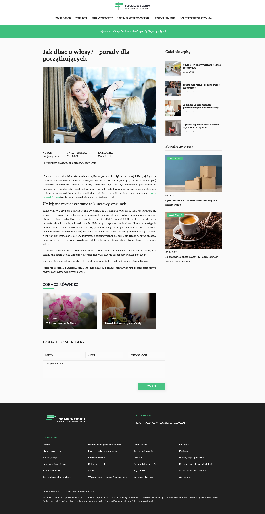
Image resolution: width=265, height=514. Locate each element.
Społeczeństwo (51, 470)
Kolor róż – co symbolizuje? (62, 323)
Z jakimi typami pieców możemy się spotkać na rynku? (201, 126)
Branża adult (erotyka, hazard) (105, 444)
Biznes (46, 444)
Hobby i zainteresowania (133, 18)
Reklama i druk (97, 464)
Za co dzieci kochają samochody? (123, 323)
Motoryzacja (50, 457)
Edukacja (81, 18)
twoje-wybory (51, 156)
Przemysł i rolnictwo (54, 464)
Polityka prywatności (158, 423)
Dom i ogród (63, 18)
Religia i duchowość (145, 464)
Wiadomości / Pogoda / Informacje (107, 477)
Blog (138, 423)
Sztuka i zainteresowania (193, 470)
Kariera (183, 451)
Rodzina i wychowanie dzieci (195, 464)
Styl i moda (140, 470)
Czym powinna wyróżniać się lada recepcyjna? (202, 66)
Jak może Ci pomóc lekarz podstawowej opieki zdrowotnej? (201, 106)
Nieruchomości (96, 457)
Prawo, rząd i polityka (191, 457)
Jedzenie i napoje (164, 18)
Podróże (138, 457)
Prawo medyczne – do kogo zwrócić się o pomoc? (202, 86)
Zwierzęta (185, 477)
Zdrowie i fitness (143, 477)
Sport (91, 470)
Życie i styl (104, 156)
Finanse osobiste (102, 18)
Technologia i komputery (57, 477)
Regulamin (180, 423)
